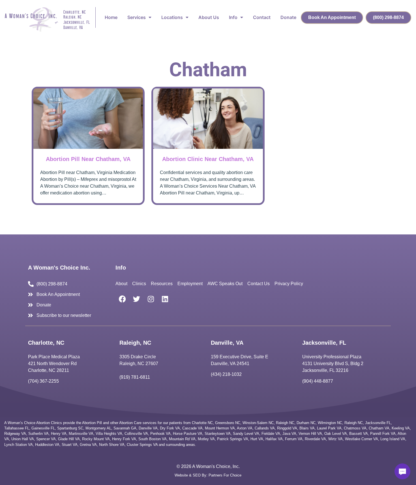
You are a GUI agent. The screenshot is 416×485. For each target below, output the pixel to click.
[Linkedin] (165, 299)
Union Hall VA (22, 439)
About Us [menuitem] (208, 17)
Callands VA (265, 428)
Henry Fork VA (124, 439)
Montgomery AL (98, 428)
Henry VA (59, 433)
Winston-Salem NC (258, 423)
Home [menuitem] (111, 17)
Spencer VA (46, 439)
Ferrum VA (294, 439)
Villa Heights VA (109, 433)
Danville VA (148, 428)
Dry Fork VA (170, 428)
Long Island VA (392, 439)
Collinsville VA (136, 433)
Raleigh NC (285, 423)
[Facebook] (122, 299)
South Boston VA (152, 439)
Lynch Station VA (18, 444)
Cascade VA (192, 428)
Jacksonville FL (378, 423)
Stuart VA (70, 444)
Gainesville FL (43, 428)
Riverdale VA (315, 439)
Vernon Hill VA (310, 433)
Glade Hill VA (69, 439)
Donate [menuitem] (288, 17)
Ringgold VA (287, 428)
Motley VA (206, 439)
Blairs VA (307, 428)
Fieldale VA (270, 433)
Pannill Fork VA (383, 433)
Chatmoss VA (355, 428)
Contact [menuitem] (262, 17)
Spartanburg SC (70, 428)
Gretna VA (88, 444)
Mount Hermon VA (220, 428)
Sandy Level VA (246, 433)
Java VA (289, 433)
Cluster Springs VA (142, 444)
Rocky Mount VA (96, 439)
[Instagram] (151, 299)
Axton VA (244, 428)
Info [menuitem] (233, 17)
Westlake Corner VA (361, 439)
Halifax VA (274, 439)
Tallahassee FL (16, 428)
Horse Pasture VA (187, 433)
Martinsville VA (81, 433)
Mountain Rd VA (182, 439)
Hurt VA (256, 439)
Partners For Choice (225, 475)
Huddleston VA (47, 444)
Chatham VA (379, 428)
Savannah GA (124, 428)
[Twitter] (137, 299)
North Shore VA (112, 444)
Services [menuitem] (136, 17)
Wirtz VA (335, 439)
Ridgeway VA (15, 433)
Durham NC (306, 423)
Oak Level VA (335, 433)
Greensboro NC (227, 423)
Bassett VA (358, 433)
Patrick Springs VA (232, 439)
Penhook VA (160, 433)
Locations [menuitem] (172, 17)
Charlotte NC (202, 423)
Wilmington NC (330, 423)
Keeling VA (401, 428)
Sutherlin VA (38, 433)
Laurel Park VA (329, 428)
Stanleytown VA (218, 433)
